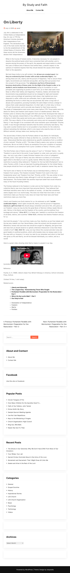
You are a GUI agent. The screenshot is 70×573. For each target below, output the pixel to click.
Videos (10, 512)
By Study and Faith (35, 4)
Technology (12, 509)
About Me (30, 10)
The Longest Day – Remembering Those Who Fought (30, 290)
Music (10, 503)
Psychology (12, 506)
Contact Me (40, 10)
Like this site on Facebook (15, 381)
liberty (14, 307)
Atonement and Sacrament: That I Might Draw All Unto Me (28, 460)
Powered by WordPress (24, 570)
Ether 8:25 (32, 214)
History (10, 490)
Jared (18, 28)
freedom (14, 305)
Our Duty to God (17, 298)
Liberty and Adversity (19, 287)
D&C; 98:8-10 (19, 230)
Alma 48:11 (23, 212)
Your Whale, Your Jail (15, 454)
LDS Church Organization (16, 500)
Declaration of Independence (22, 303)
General (10, 484)
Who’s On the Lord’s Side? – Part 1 (24, 296)
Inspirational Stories (15, 493)
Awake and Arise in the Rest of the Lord (21, 463)
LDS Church (12, 497)
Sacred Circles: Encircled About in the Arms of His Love (27, 457)
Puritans (14, 309)
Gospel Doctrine (13, 487)
